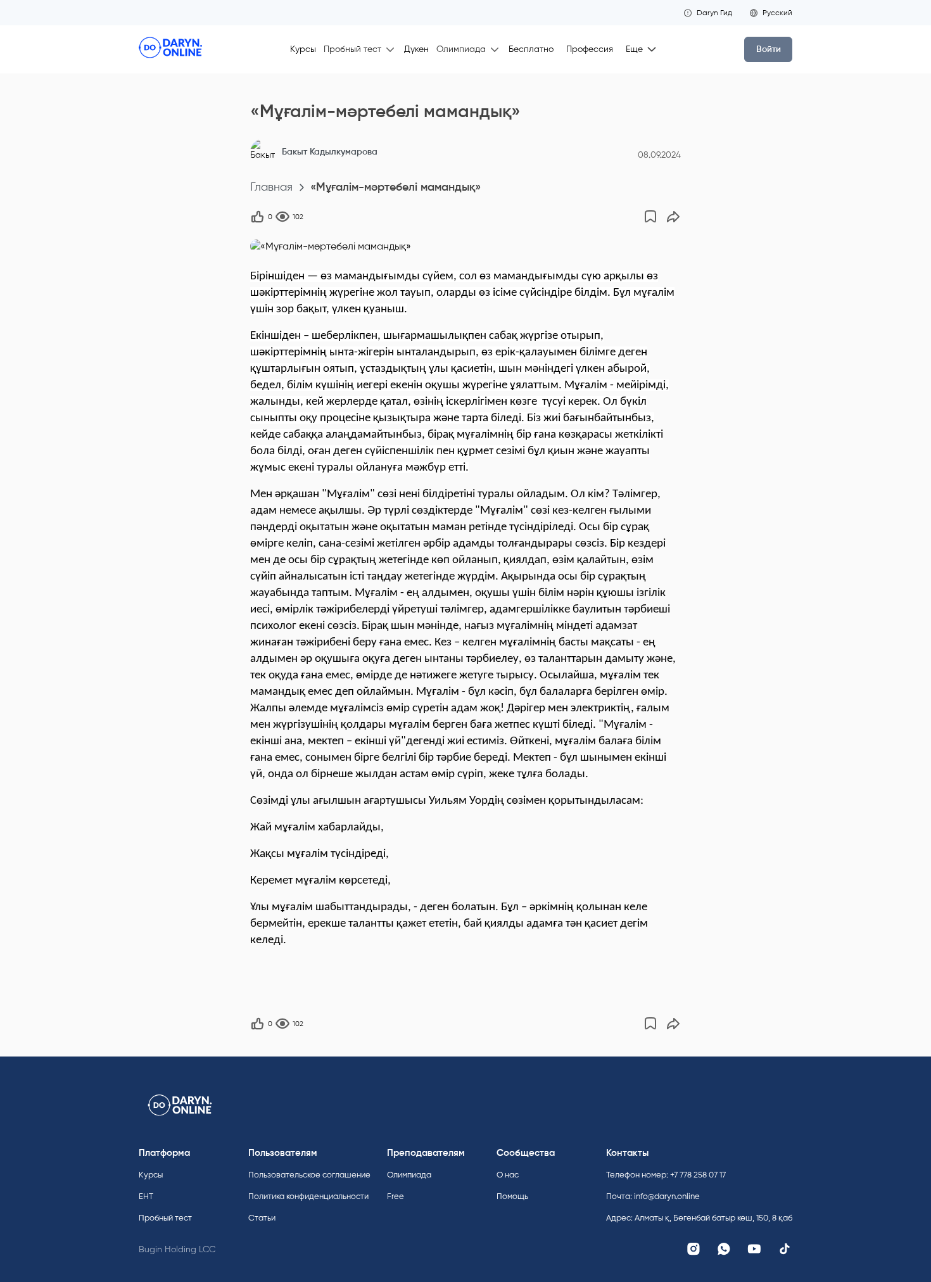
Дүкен (416, 49)
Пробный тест (165, 1217)
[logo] (170, 49)
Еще (634, 49)
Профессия (589, 49)
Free (395, 1196)
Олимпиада (409, 1174)
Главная (271, 187)
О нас (508, 1174)
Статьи (262, 1217)
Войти (768, 49)
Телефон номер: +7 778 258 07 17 (666, 1174)
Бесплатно (531, 49)
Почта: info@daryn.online (653, 1196)
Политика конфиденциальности (308, 1196)
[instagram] (693, 1249)
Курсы (303, 49)
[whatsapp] (724, 1249)
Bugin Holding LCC (177, 1249)
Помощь (512, 1196)
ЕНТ (146, 1196)
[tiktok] (784, 1249)
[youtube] (754, 1249)
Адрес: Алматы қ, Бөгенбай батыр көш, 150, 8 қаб (699, 1217)
